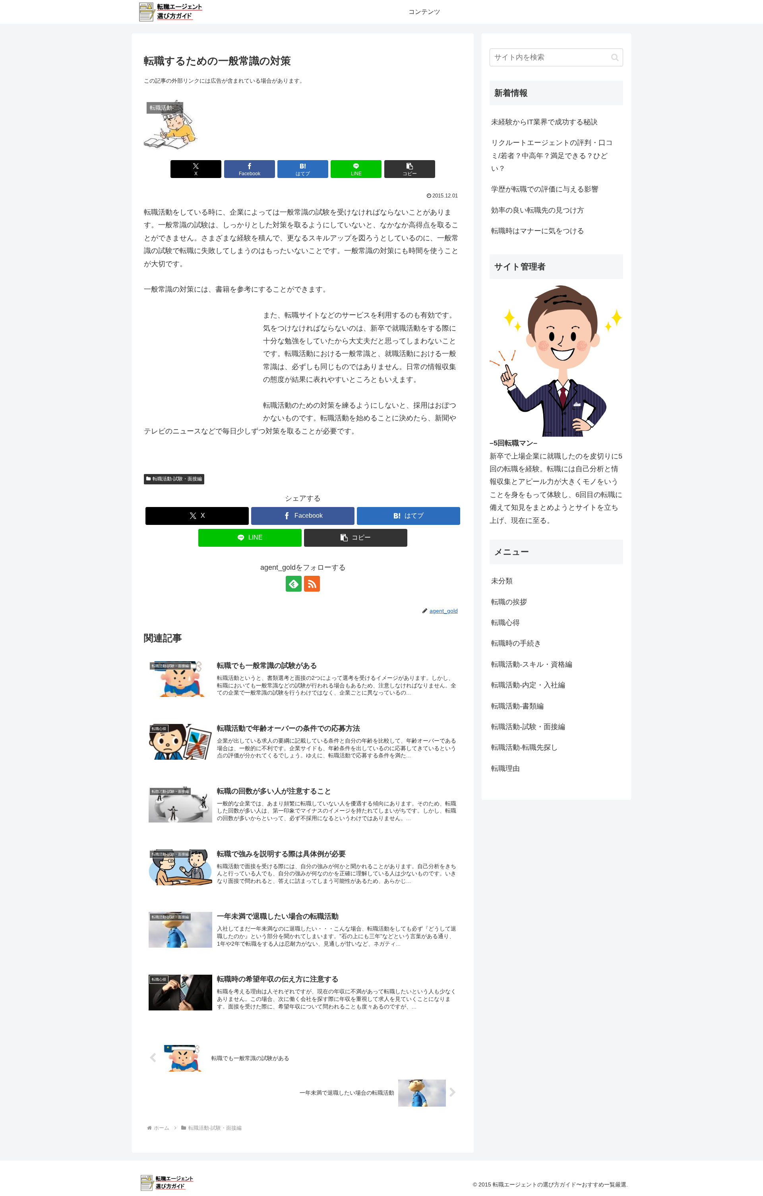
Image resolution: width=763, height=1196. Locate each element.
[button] (409, 169)
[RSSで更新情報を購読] (312, 584)
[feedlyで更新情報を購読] (294, 584)
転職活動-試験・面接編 (177, 479)
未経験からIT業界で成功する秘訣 (544, 122)
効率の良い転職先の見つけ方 (537, 210)
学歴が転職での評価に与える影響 (544, 189)
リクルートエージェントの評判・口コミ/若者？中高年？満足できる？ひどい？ (552, 155)
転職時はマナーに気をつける (537, 231)
